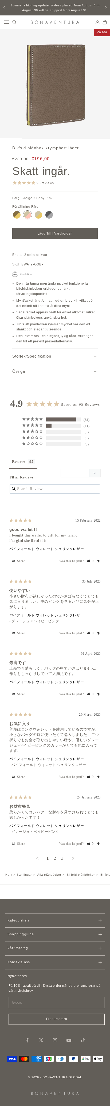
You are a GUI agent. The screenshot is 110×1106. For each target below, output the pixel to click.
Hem (8, 874)
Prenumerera (56, 1019)
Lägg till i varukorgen (55, 233)
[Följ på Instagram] (55, 1040)
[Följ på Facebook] (27, 1040)
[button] (90, 561)
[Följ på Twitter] (41, 1040)
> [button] (73, 858)
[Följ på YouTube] (69, 1040)
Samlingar (24, 874)
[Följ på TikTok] (82, 1040)
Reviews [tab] (18, 462)
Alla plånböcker (49, 874)
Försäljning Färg (25, 206)
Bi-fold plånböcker (81, 874)
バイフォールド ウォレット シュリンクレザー (46, 549)
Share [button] (20, 561)
